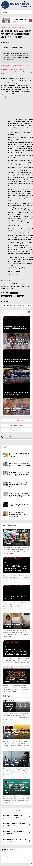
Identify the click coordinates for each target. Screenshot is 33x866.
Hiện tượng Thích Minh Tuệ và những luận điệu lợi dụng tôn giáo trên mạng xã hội (18, 514)
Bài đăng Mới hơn (16, 420)
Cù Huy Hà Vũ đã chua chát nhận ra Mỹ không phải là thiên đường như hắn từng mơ (16, 762)
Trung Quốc (21, 27)
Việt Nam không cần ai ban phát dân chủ (14, 69)
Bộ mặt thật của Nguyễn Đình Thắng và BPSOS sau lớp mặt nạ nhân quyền (19, 484)
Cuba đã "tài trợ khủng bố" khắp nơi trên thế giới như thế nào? (16, 360)
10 (5, 782)
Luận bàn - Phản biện (12, 27)
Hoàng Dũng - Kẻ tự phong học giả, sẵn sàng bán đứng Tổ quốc (15, 540)
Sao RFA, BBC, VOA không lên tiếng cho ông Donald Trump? (16, 393)
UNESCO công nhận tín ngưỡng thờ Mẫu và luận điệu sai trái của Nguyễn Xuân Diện (19, 454)
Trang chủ (3, 27)
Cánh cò (7, 280)
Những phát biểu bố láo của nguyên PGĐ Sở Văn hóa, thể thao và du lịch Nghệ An (16, 568)
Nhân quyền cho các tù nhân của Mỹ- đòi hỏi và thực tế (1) (15, 410)
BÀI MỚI (5, 447)
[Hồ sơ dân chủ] (16, 8)
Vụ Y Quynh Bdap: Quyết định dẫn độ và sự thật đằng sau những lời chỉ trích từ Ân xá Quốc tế (19, 495)
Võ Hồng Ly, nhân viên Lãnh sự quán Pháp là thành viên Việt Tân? (15, 706)
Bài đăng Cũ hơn (16, 425)
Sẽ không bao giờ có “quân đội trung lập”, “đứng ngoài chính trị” (15, 328)
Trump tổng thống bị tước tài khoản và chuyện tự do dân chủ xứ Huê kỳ (16, 377)
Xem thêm (10, 553)
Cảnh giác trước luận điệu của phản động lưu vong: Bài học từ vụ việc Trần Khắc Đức (20, 19)
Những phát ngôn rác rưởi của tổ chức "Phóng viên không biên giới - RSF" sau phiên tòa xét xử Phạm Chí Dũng (16, 342)
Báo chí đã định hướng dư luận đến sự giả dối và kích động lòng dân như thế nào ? (16, 651)
